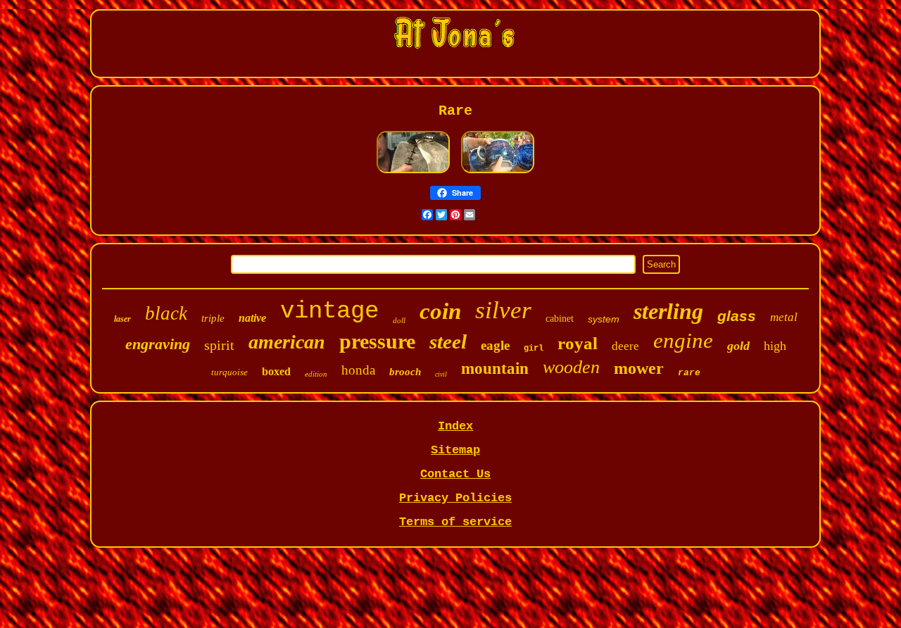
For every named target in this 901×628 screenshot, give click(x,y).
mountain (495, 368)
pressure (377, 341)
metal (784, 317)
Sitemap (455, 450)
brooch (405, 371)
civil (441, 374)
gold (738, 346)
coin (440, 311)
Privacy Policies (455, 498)
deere (625, 346)
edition (316, 374)
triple (213, 318)
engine (683, 340)
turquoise (229, 372)
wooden (571, 367)
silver (503, 310)
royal (577, 343)
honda (358, 370)
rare (689, 373)
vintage (329, 311)
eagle (495, 345)
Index (455, 426)
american (286, 342)
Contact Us (455, 474)
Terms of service (455, 522)
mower (639, 368)
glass (736, 316)
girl (533, 348)
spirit (219, 345)
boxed (276, 371)
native (252, 318)
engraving (157, 344)
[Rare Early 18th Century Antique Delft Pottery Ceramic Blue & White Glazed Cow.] (497, 172)
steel (448, 341)
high (775, 346)
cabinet (560, 318)
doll (399, 320)
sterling (668, 311)
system (603, 319)
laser (122, 319)
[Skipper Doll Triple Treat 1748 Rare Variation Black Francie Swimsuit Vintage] (413, 172)
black (166, 313)
